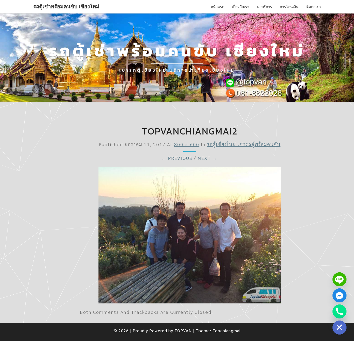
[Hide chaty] (339, 328)
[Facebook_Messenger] (339, 295)
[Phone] (339, 311)
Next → (208, 158)
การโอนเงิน (289, 6)
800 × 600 (186, 144)
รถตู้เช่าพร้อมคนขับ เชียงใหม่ (66, 6)
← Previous (176, 158)
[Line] (339, 279)
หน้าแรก (217, 6)
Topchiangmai (226, 330)
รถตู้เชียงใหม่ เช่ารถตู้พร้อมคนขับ (243, 144)
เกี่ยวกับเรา (240, 6)
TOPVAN (183, 330)
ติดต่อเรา (313, 6)
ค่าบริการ (264, 6)
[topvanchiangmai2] (189, 236)
